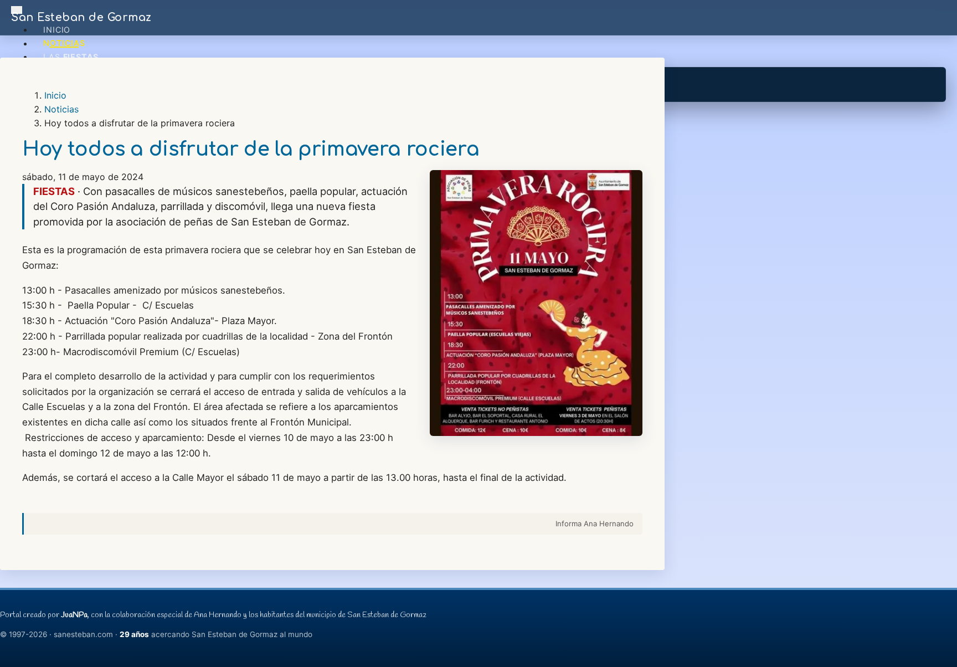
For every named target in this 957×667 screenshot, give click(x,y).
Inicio (56, 29)
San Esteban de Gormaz (81, 17)
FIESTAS (54, 191)
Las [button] (71, 56)
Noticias (64, 43)
